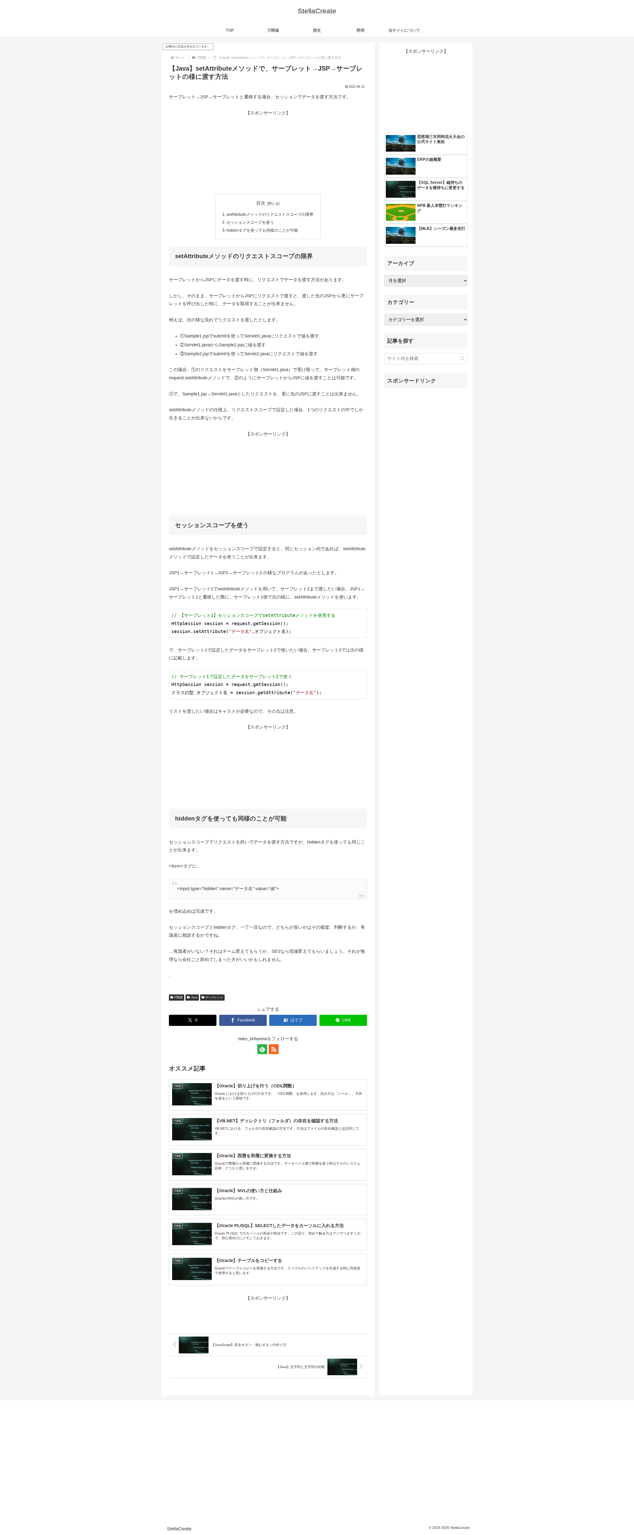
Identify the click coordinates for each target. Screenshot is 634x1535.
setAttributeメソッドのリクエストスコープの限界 (270, 214)
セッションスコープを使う (250, 222)
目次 (260, 203)
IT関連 (178, 997)
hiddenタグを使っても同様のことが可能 (262, 230)
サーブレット (214, 997)
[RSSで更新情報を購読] (274, 1049)
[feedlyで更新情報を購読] (262, 1049)
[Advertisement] (268, 151)
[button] (462, 358)
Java (194, 997)
